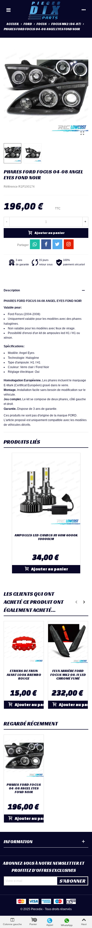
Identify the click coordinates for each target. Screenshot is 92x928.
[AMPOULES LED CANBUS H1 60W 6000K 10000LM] (46, 492)
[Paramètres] (83, 9)
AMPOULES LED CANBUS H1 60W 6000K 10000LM (46, 537)
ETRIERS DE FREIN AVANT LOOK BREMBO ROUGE (24, 674)
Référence (11, 186)
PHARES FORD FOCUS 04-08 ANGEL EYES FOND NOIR (24, 788)
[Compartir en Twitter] (57, 244)
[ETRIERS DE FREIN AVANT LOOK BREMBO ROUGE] (24, 644)
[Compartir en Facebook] (46, 244)
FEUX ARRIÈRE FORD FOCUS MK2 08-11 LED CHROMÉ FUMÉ (68, 674)
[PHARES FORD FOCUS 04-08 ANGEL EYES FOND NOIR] (82, 133)
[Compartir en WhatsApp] (35, 244)
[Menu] (8, 9)
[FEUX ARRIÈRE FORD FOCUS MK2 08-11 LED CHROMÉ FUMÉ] (68, 644)
